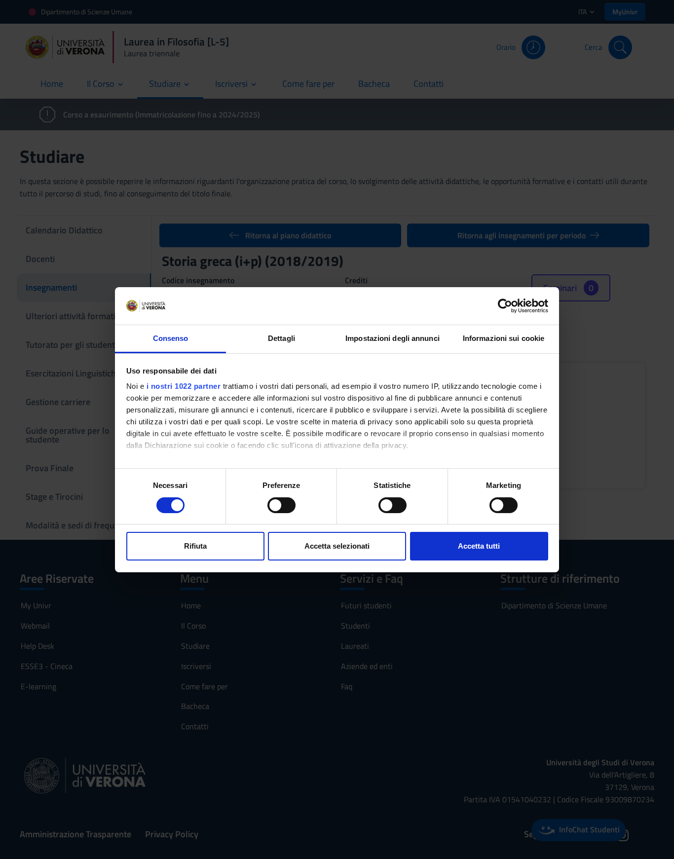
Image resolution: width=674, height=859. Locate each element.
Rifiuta (195, 546)
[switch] (281, 505)
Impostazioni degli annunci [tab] (392, 338)
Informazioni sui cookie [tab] (503, 338)
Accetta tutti (479, 546)
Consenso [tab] (170, 338)
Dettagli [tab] (281, 338)
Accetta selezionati (337, 546)
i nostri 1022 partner (184, 386)
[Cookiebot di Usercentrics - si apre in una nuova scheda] (505, 306)
